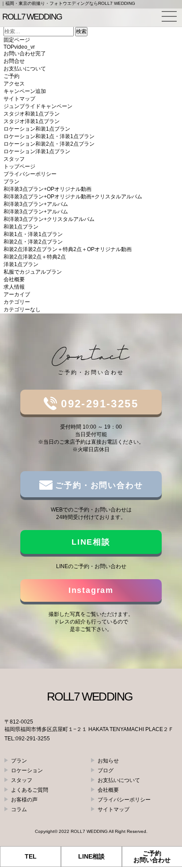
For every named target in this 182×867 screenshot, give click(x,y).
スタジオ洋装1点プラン (32, 121)
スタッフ (14, 159)
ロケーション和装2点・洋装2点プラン (49, 144)
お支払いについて (25, 69)
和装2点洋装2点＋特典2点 (35, 257)
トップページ (19, 166)
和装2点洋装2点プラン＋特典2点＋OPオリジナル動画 (68, 249)
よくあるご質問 (29, 790)
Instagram (91, 590)
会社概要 (14, 279)
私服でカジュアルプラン (33, 272)
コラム (19, 809)
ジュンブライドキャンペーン (38, 106)
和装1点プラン (21, 227)
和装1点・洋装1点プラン (33, 234)
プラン (11, 181)
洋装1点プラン (21, 264)
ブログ (106, 770)
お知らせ (108, 761)
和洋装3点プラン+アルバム (36, 204)
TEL (31, 856)
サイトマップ (19, 99)
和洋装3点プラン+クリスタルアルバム (49, 219)
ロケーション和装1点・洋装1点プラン (49, 136)
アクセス (14, 84)
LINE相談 (91, 542)
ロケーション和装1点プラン (37, 129)
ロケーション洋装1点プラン (37, 151)
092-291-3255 (97, 404)
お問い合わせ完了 (25, 53)
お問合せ (14, 61)
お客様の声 (24, 800)
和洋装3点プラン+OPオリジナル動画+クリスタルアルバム (73, 197)
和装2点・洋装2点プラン (33, 242)
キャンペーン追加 (25, 91)
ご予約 (11, 76)
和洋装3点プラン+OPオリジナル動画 (47, 189)
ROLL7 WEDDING (89, 831)
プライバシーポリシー (30, 174)
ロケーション (27, 770)
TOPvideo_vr (19, 47)
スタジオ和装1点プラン (32, 114)
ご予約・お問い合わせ (98, 485)
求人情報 (14, 287)
